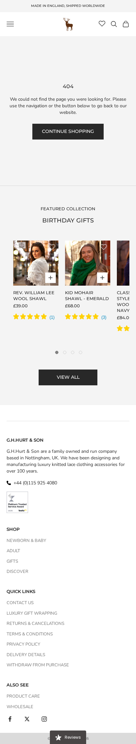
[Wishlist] (102, 24)
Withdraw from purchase (38, 665)
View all (68, 377)
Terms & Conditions (30, 634)
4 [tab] (80, 352)
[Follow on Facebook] (10, 719)
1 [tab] (56, 352)
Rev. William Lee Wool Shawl (33, 295)
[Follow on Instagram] (44, 719)
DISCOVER (17, 572)
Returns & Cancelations (35, 624)
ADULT (13, 551)
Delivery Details (26, 655)
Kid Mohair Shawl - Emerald (87, 295)
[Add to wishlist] (52, 247)
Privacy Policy (23, 644)
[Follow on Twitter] (27, 719)
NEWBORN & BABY (26, 541)
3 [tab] (72, 352)
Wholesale (20, 707)
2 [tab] (64, 352)
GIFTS (12, 561)
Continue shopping (68, 131)
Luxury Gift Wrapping (32, 613)
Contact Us (20, 603)
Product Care (23, 696)
